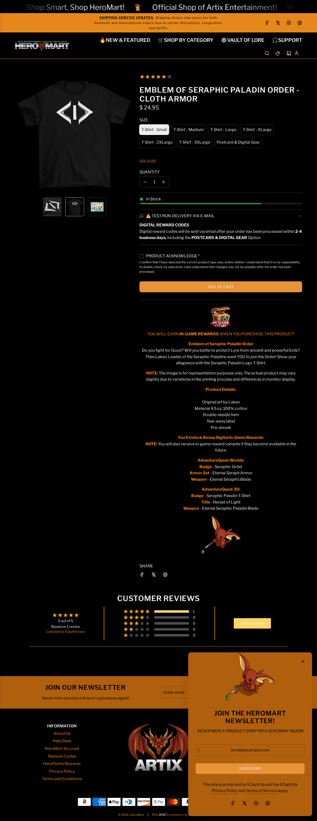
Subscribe (250, 768)
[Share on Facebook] (141, 575)
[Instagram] (288, 22)
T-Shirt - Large (223, 129)
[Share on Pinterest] (165, 575)
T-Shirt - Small (154, 129)
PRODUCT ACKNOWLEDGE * (173, 256)
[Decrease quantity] (145, 182)
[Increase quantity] (163, 182)
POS (155, 815)
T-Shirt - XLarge (257, 129)
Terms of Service (261, 790)
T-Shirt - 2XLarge (157, 142)
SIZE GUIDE (147, 161)
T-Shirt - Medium (188, 129)
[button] (19, 134)
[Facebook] (267, 22)
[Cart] (288, 53)
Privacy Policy (225, 790)
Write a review (252, 623)
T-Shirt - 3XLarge (194, 142)
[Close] (302, 661)
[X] (277, 22)
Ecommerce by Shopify (182, 815)
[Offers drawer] (277, 53)
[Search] (267, 53)
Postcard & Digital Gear (238, 142)
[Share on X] (153, 575)
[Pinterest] (299, 22)
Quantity (149, 172)
